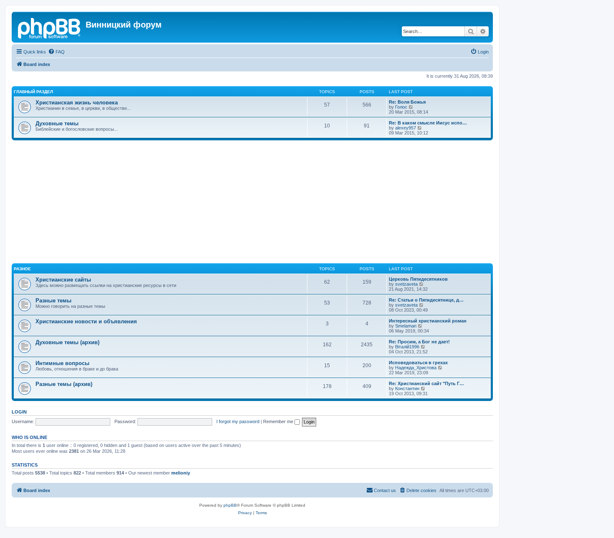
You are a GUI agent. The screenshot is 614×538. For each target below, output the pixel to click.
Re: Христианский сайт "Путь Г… (426, 383)
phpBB (230, 505)
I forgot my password (237, 421)
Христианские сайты (63, 280)
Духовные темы (57, 123)
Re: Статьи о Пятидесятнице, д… (426, 299)
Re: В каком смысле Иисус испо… (428, 122)
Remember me (278, 421)
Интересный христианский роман (428, 320)
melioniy (180, 472)
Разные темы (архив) (64, 384)
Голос (401, 106)
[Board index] (50, 27)
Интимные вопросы (62, 363)
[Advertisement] (262, 203)
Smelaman (405, 325)
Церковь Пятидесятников (418, 279)
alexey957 (405, 127)
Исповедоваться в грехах (418, 362)
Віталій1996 (407, 346)
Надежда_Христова (415, 367)
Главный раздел (33, 91)
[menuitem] (56, 52)
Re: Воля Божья (407, 101)
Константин (407, 388)
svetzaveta (406, 284)
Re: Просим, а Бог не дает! (419, 341)
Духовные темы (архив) (67, 342)
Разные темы (53, 300)
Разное (22, 268)
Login (19, 411)
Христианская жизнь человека (77, 102)
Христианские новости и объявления (86, 321)
